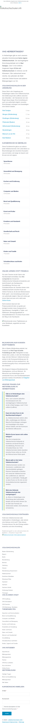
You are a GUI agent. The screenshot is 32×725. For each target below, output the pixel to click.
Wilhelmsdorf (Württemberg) (11, 126)
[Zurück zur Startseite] (10, 7)
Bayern (4, 554)
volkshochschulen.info (15, 720)
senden (7, 713)
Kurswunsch (5, 698)
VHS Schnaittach (7, 601)
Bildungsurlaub (6, 654)
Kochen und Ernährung (8, 624)
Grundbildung (6, 638)
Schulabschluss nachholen (9, 640)
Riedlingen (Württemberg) (10, 118)
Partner (4, 660)
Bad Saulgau (6, 110)
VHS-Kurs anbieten (7, 662)
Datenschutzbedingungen (9, 709)
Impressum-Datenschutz (10, 722)
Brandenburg (6, 559)
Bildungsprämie (6, 657)
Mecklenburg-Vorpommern (9, 570)
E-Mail (4, 690)
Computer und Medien (8, 618)
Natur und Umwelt (7, 632)
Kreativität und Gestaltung (9, 627)
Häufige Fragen (6, 674)
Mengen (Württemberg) (9, 114)
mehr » (20, 2)
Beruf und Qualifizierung (9, 616)
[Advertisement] (16, 30)
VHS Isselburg (6, 599)
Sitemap (21, 722)
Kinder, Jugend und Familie (10, 643)
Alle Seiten (5, 682)
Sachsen (4, 584)
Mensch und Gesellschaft (9, 635)
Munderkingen (7, 130)
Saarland (4, 582)
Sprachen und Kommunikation (10, 613)
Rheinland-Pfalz (6, 579)
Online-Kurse (6, 300)
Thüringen (5, 593)
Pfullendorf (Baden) (8, 122)
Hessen (4, 568)
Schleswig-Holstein (7, 590)
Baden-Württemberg (8, 551)
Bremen (4, 562)
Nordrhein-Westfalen (8, 576)
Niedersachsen (6, 573)
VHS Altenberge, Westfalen (9, 607)
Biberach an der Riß (8, 134)
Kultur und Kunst (7, 629)
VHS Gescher (6, 604)
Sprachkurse (5, 651)
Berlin (3, 557)
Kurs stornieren (6, 665)
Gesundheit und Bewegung (10, 621)
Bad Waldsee (6, 138)
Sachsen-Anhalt (6, 587)
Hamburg (4, 565)
